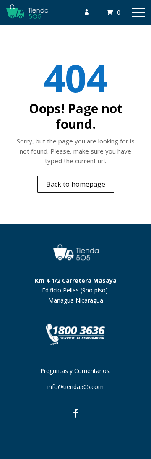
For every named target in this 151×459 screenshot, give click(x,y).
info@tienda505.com (75, 387)
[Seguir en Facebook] (75, 413)
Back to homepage (75, 184)
